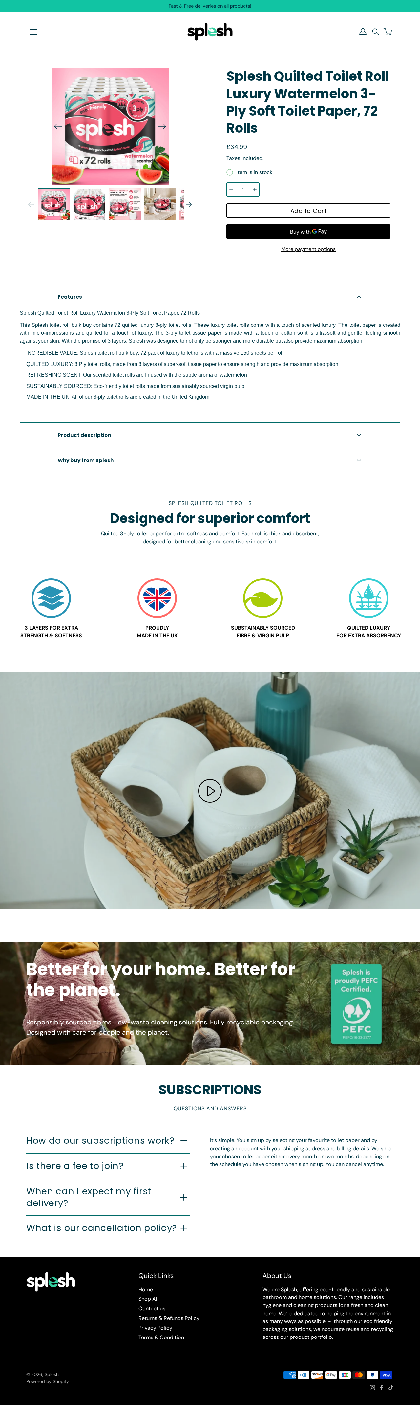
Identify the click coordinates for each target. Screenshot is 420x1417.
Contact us (151, 1308)
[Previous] (58, 126)
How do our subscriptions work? (100, 1140)
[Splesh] (210, 31)
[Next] (162, 126)
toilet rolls (124, 375)
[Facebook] (382, 1387)
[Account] (363, 31)
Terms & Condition (161, 1337)
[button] (375, 31)
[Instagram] (372, 1387)
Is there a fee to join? (75, 1165)
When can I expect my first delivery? (88, 1197)
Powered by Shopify (47, 1381)
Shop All (148, 1298)
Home (145, 1289)
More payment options (308, 249)
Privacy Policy (155, 1327)
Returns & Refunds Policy (169, 1318)
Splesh (52, 1374)
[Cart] (388, 31)
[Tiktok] (391, 1387)
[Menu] (33, 32)
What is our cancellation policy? (101, 1228)
